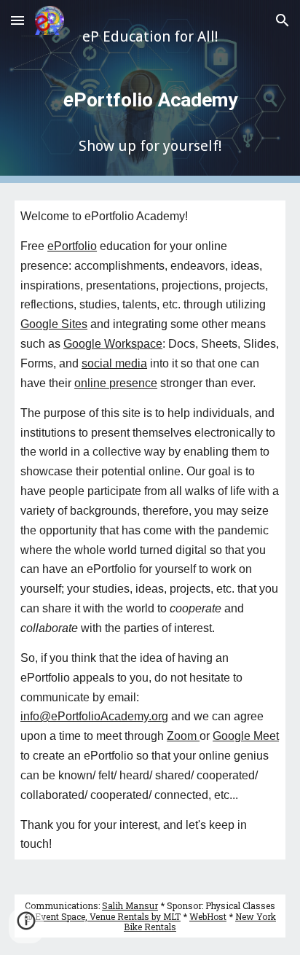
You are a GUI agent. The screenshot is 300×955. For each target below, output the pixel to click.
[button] (17, 20)
